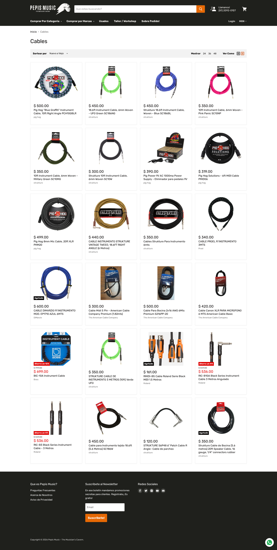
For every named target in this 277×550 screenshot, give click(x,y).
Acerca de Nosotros (41, 495)
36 (209, 53)
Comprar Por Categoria (45, 21)
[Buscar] (200, 9)
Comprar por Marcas (79, 21)
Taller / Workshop (125, 21)
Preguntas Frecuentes (42, 490)
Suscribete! (96, 518)
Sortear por (40, 53)
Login (231, 21)
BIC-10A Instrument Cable (49, 375)
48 (215, 53)
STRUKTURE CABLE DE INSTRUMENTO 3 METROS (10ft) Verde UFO (111, 380)
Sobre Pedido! (150, 21)
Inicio (33, 31)
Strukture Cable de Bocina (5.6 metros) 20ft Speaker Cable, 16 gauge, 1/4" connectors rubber (216, 449)
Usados (104, 21)
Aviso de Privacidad (41, 499)
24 (204, 53)
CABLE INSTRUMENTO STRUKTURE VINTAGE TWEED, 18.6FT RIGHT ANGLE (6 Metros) (109, 245)
